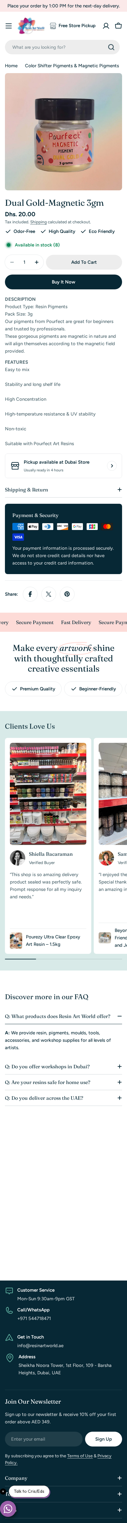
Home (11, 65)
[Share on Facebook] (30, 594)
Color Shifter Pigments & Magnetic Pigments (72, 65)
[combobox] (62, 47)
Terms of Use (80, 1456)
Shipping (38, 221)
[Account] (106, 26)
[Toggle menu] (8, 26)
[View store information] (112, 466)
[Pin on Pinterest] (67, 594)
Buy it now (63, 282)
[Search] (111, 47)
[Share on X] (48, 594)
